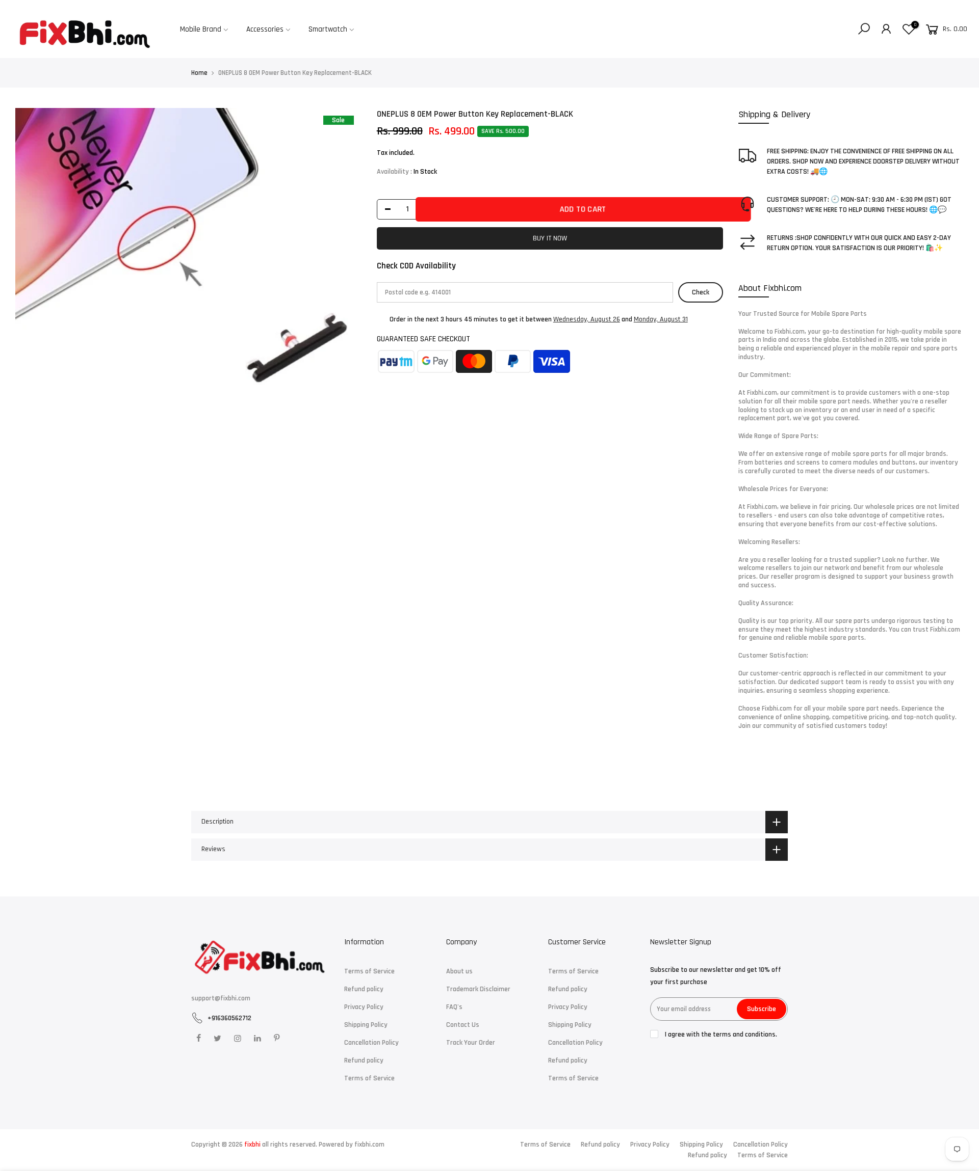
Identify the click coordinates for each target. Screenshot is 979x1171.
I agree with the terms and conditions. (720, 1034)
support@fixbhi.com (220, 998)
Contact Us (462, 1024)
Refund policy (363, 989)
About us (459, 971)
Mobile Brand (200, 29)
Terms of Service (369, 971)
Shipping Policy (366, 1024)
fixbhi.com (369, 1144)
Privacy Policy (363, 1007)
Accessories (265, 29)
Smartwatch (327, 29)
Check (700, 292)
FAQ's (454, 1007)
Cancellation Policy (371, 1042)
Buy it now (550, 238)
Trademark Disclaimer (478, 989)
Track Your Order (470, 1042)
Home (199, 73)
